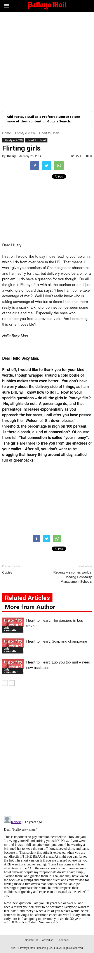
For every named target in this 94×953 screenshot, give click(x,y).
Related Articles (27, 597)
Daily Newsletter (10, 629)
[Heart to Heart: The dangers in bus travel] (13, 625)
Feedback (63, 940)
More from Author (30, 607)
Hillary (11, 156)
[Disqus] (47, 751)
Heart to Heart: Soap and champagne (56, 641)
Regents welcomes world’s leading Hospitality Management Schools (72, 577)
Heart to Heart (36, 140)
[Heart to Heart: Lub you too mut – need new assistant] (13, 666)
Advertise (47, 940)
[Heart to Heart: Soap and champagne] (13, 645)
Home (6, 132)
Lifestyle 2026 (13, 140)
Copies (7, 572)
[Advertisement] (47, 61)
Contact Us (31, 940)
